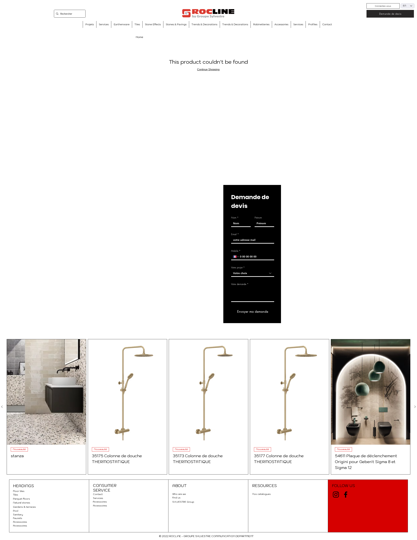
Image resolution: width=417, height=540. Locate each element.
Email (235, 234)
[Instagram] (336, 494)
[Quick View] (46, 392)
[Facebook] (346, 494)
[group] (208, 407)
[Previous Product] (2, 407)
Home (139, 37)
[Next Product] (415, 407)
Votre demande (239, 284)
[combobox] (252, 273)
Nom (234, 217)
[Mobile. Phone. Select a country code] (236, 256)
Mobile (235, 250)
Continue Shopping (208, 69)
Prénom (258, 217)
